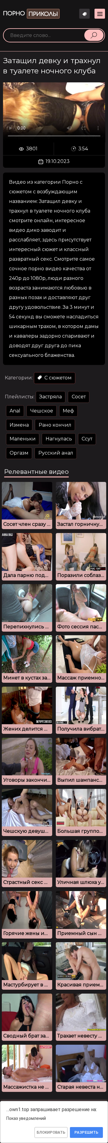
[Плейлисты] (84, 14)
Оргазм (19, 453)
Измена (19, 425)
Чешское (41, 411)
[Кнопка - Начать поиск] (94, 35)
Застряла (50, 397)
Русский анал (55, 453)
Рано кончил (55, 425)
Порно (30, 14)
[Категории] (99, 14)
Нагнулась (59, 439)
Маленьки (23, 439)
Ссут (87, 439)
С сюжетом (57, 378)
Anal (15, 411)
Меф (68, 411)
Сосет (79, 397)
